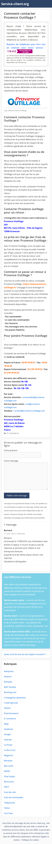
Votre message (11, 460)
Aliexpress (9, 671)
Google (7, 734)
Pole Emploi (9, 776)
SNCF (6, 786)
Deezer (7, 708)
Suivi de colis (10, 792)
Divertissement (11, 713)
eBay (6, 723)
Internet (8, 739)
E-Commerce (13, 433)
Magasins (8, 755)
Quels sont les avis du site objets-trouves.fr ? (25, 654)
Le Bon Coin (9, 750)
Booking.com (10, 692)
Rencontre (9, 781)
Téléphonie (9, 802)
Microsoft (8, 766)
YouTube (8, 813)
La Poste (8, 744)
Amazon (8, 676)
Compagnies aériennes (15, 697)
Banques (8, 681)
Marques (8, 760)
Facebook (8, 729)
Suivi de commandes (13, 797)
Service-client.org (15, 4)
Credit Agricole (11, 702)
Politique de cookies (30, 840)
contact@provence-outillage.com (29, 410)
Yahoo (7, 808)
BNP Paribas (10, 687)
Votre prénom (10, 450)
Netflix (7, 771)
